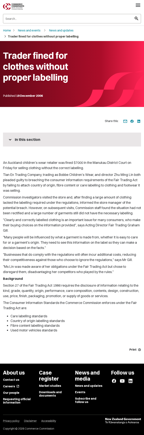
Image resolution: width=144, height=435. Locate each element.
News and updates (61, 30)
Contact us (11, 380)
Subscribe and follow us (85, 400)
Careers (11, 386)
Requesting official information (17, 400)
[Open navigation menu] (138, 5)
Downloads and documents (50, 393)
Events (80, 392)
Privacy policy (11, 421)
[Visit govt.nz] (123, 421)
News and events (29, 30)
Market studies (50, 386)
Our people (11, 393)
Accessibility (48, 421)
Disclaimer (30, 421)
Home (7, 30)
